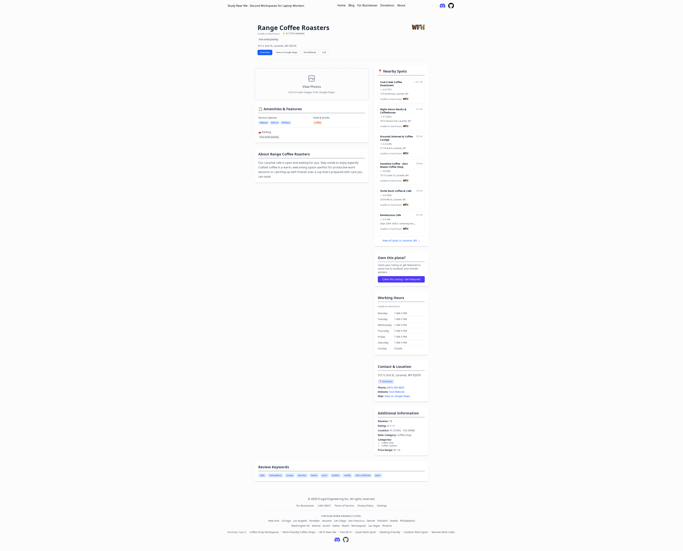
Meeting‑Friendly (390, 532)
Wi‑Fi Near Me (327, 532)
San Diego (340, 520)
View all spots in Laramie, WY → (401, 240)
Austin (326, 525)
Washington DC (300, 525)
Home (341, 5)
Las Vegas (374, 525)
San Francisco (356, 520)
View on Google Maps (286, 52)
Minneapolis (358, 525)
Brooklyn (314, 520)
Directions (265, 52)
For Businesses (367, 5)
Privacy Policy (366, 505)
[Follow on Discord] (337, 539)
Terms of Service (344, 505)
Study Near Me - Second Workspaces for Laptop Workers (266, 6)
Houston (327, 520)
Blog (351, 5)
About (401, 5)
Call (324, 52)
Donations (387, 5)
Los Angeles (300, 520)
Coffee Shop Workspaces (264, 532)
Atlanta (316, 525)
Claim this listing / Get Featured (401, 279)
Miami (345, 525)
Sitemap (382, 505)
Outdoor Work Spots (416, 532)
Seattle (394, 520)
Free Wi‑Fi (346, 532)
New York (273, 520)
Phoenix (387, 525)
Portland (382, 520)
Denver (371, 520)
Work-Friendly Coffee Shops (299, 532)
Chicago (286, 520)
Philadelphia (407, 520)
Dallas (336, 525)
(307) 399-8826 (395, 387)
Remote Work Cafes (443, 532)
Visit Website (309, 52)
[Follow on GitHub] (346, 539)
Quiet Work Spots (365, 532)
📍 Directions (386, 381)
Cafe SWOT (325, 505)
